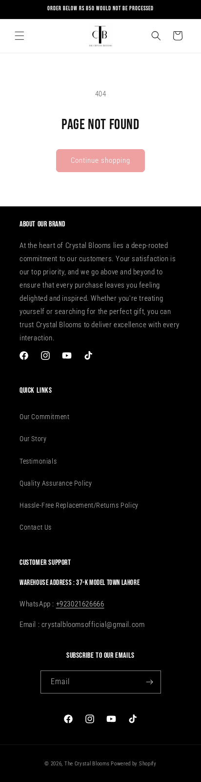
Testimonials (38, 461)
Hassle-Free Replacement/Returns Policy (79, 505)
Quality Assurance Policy (56, 483)
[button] (19, 35)
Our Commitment (44, 417)
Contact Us (36, 527)
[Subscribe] (150, 681)
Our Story (33, 439)
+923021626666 (80, 604)
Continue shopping (100, 160)
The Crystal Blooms (87, 763)
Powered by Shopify (134, 763)
